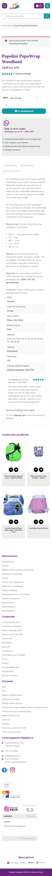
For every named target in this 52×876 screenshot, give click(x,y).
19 (15, 342)
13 (32, 339)
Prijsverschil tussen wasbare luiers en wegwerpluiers (25, 707)
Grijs (15, 320)
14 (35, 339)
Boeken (5, 663)
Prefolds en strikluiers (11, 626)
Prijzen (5, 578)
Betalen (5, 566)
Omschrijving (10, 165)
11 (25, 339)
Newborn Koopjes (10, 675)
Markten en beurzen (11, 715)
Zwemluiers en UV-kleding (13, 655)
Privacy (40, 872)
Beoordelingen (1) (12, 171)
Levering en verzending (12, 574)
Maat (5, 97)
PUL (9, 360)
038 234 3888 (11, 751)
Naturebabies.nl (9, 607)
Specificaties (27, 165)
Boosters (6, 647)
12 (29, 339)
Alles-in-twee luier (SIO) (12, 634)
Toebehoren (7, 651)
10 (22, 339)
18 (11, 342)
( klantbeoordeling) (22, 73)
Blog (4, 687)
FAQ (4, 691)
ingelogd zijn (19, 415)
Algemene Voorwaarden (12, 586)
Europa (10, 311)
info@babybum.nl (12, 756)
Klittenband (12, 351)
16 (41, 339)
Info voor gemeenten (11, 732)
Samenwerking (8, 611)
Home (4, 26)
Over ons (6, 719)
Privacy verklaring (9, 590)
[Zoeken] (47, 16)
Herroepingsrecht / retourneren (16, 594)
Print (9, 329)
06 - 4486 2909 (27, 131)
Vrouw (4, 659)
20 (18, 342)
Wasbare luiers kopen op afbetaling (17, 570)
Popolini (11, 301)
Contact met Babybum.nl (13, 582)
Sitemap (34, 872)
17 (8, 342)
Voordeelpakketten (10, 667)
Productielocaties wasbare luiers (16, 711)
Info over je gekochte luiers (14, 728)
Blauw (9, 320)
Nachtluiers (7, 643)
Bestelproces (8, 561)
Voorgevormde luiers (11, 622)
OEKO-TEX (29, 370)
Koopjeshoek (7, 671)
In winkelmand (25, 111)
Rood (20, 320)
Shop (10, 26)
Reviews (5, 724)
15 (38, 339)
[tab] (10, 165)
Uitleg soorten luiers (11, 699)
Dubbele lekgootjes (15, 370)
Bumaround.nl (8, 602)
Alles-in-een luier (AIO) (12, 630)
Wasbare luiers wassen (12, 703)
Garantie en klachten (11, 598)
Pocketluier (7, 638)
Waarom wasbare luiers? (12, 695)
